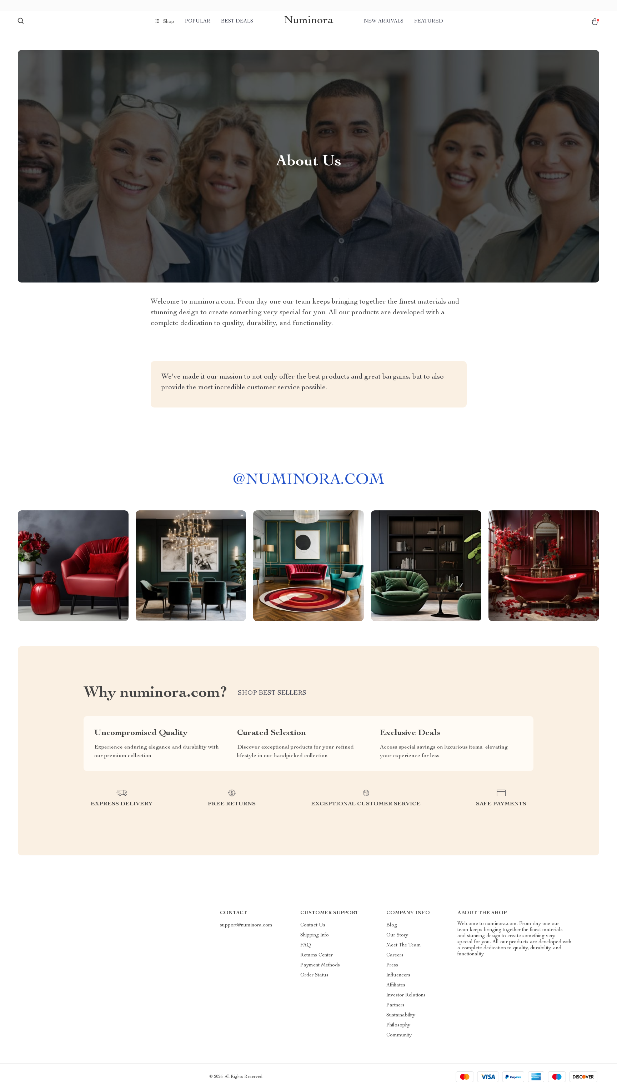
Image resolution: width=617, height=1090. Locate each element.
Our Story (397, 935)
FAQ (305, 945)
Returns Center (316, 955)
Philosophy (398, 1025)
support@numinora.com (246, 925)
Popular (197, 21)
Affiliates (395, 985)
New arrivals (383, 21)
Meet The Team (403, 945)
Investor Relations (406, 995)
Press (392, 965)
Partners (395, 1005)
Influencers (398, 975)
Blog (391, 925)
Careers (394, 955)
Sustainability (400, 1015)
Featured (428, 21)
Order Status (314, 975)
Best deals (237, 21)
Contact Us (312, 925)
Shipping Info (314, 935)
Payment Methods (320, 965)
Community (399, 1035)
